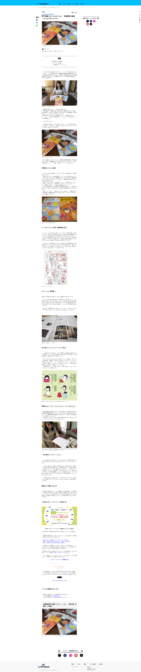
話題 (41, 7)
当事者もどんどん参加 (57, 61)
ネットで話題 (75, 4)
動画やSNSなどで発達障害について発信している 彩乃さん (55, 539)
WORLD (82, 4)
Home (39, 7)
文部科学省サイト (57, 595)
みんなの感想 (75, 12)
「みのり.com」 (48, 494)
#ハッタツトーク (60, 51)
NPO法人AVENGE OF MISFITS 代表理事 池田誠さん (54, 542)
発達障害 (55, 51)
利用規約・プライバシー (91, 668)
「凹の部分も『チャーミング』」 (59, 64)
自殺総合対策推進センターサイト (60, 597)
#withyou (46, 51)
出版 (43, 51)
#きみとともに (51, 51)
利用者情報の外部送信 (91, 669)
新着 (60, 4)
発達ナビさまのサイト (58, 552)
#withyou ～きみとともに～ (49, 14)
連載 (69, 4)
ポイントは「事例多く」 (57, 63)
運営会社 (88, 666)
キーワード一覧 (74, 666)
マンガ (64, 4)
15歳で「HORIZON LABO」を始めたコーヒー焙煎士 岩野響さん (56, 541)
